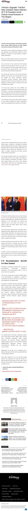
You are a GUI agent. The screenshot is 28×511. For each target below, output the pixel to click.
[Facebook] (6, 379)
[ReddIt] (15, 379)
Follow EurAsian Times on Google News (12, 371)
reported (3, 346)
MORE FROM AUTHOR (16, 419)
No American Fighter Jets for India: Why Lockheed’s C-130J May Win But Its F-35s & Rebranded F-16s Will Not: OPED (14, 454)
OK (25, 509)
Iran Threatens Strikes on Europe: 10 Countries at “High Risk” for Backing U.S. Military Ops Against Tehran (17, 424)
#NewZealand (7, 301)
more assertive (4, 164)
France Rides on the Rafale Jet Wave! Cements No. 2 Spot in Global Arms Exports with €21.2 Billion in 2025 (14, 462)
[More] (24, 22)
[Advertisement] (14, 33)
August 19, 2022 (20, 331)
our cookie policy (22, 507)
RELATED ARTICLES (6, 419)
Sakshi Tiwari (5, 19)
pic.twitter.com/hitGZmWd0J (13, 326)
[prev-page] (2, 443)
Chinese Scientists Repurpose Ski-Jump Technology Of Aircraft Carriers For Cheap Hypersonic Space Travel (21, 390)
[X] (9, 379)
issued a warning (5, 217)
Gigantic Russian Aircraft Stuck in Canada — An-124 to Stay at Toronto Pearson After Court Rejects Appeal (17, 438)
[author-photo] (14, 404)
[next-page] (4, 443)
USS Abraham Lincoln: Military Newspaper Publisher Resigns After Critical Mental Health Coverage (12, 466)
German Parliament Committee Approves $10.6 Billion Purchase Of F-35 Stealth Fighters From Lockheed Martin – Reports (7, 390)
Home (2, 4)
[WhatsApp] (12, 379)
